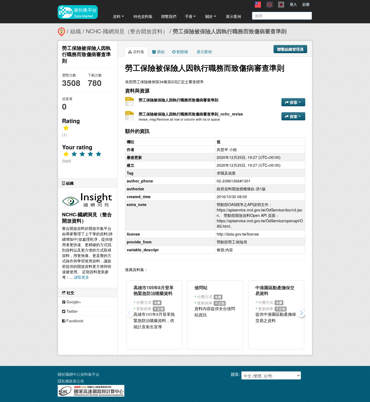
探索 (293, 102)
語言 (235, 374)
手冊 (189, 16)
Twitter (71, 311)
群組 (160, 51)
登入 (293, 4)
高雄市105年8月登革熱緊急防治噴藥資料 (154, 290)
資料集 (138, 51)
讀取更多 (81, 277)
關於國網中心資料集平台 (78, 374)
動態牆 (182, 51)
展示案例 (233, 16)
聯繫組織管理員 (290, 49)
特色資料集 (143, 16)
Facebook (74, 320)
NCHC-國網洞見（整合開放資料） (127, 31)
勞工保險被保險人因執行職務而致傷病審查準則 (230, 31)
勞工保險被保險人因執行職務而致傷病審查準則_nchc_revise (191, 114)
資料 (117, 16)
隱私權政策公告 (71, 381)
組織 (75, 31)
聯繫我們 (168, 16)
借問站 (200, 287)
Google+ (73, 301)
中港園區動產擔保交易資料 (274, 290)
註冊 (306, 4)
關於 (209, 16)
